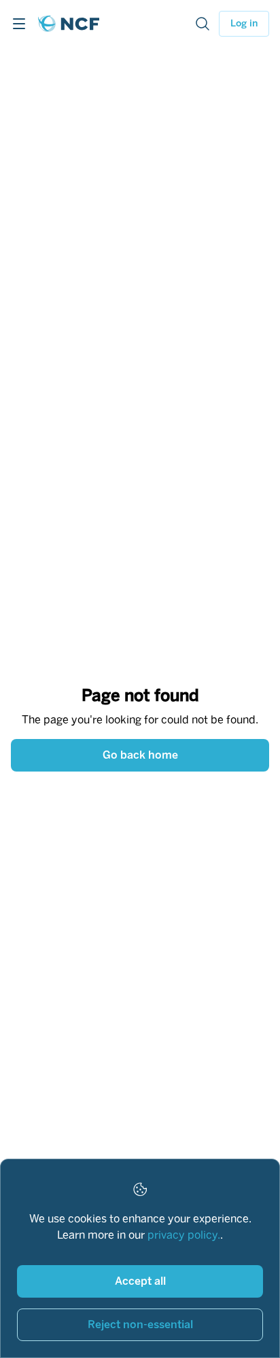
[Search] (202, 24)
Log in (244, 23)
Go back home (140, 754)
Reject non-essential (140, 1324)
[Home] (68, 24)
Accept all (140, 1281)
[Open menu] (19, 24)
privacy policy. (183, 1235)
